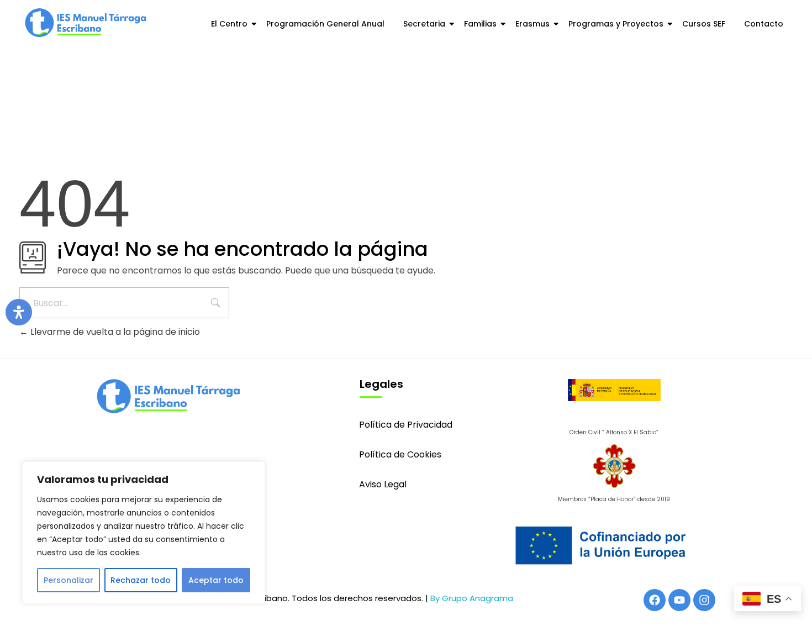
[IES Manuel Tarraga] (85, 23)
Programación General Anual (325, 23)
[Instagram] (704, 600)
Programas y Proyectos (615, 23)
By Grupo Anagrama (471, 598)
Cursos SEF (703, 23)
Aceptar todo (216, 580)
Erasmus (532, 23)
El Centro (229, 23)
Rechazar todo (140, 580)
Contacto (763, 23)
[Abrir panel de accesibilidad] (19, 312)
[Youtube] (679, 600)
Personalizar (68, 580)
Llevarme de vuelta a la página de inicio (114, 331)
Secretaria (424, 23)
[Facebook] (655, 600)
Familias (480, 23)
